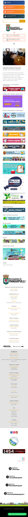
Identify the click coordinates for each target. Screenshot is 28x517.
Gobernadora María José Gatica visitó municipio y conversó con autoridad (12, 68)
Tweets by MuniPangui (8, 264)
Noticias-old (17, 70)
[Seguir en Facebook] (11, 432)
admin (6, 70)
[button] (17, 514)
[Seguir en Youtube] (17, 432)
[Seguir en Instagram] (14, 432)
